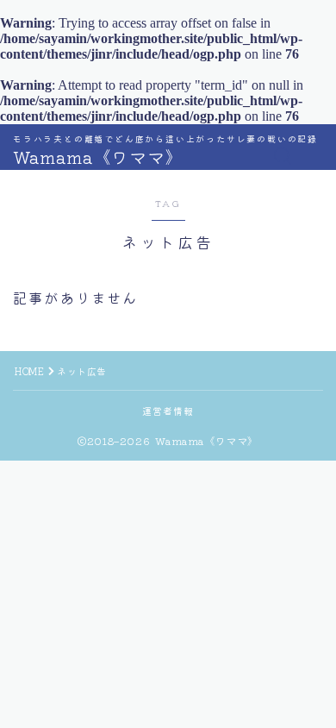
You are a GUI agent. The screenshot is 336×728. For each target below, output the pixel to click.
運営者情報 (168, 410)
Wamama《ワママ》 (98, 156)
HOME (29, 371)
